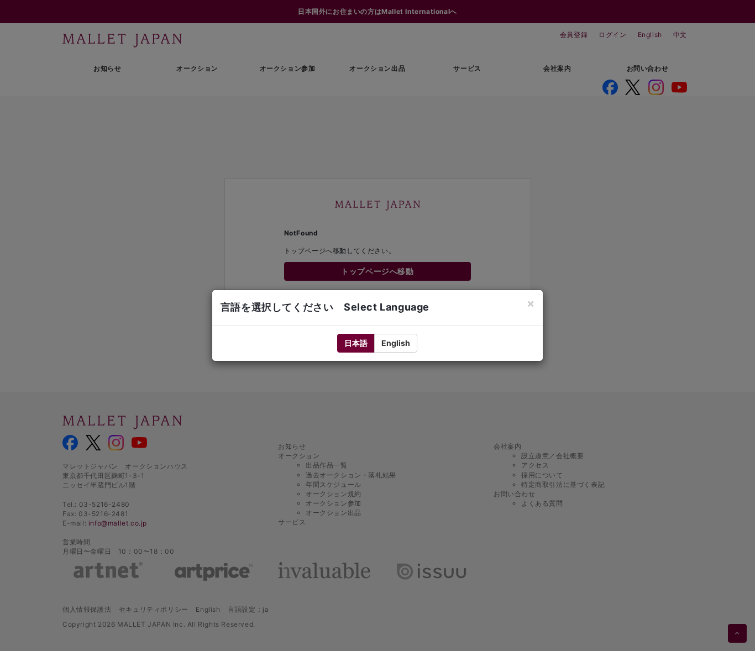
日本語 (356, 343)
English (395, 343)
